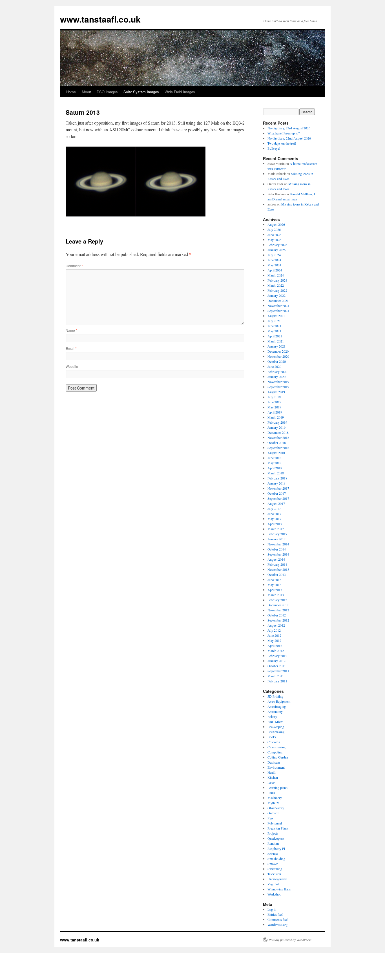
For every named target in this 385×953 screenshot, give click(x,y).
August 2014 (276, 559)
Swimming (274, 868)
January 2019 (276, 427)
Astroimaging (276, 706)
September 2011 (278, 671)
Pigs (270, 818)
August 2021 (276, 315)
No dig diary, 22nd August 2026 (289, 138)
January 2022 (276, 295)
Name (71, 330)
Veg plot (273, 884)
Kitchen (272, 777)
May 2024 (274, 265)
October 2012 (276, 615)
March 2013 (275, 594)
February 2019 (277, 422)
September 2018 (278, 447)
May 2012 (274, 640)
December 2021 (278, 300)
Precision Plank (277, 828)
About (86, 91)
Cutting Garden (277, 757)
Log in (271, 909)
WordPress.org (277, 924)
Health (271, 772)
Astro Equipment (278, 701)
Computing (274, 752)
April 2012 (274, 645)
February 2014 (277, 564)
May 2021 (274, 331)
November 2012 (278, 610)
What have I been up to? (283, 133)
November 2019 (278, 381)
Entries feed (275, 914)
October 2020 (276, 361)
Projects (272, 833)
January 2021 (276, 346)
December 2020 (278, 351)
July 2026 (274, 229)
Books (271, 737)
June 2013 (274, 579)
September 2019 (278, 386)
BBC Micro (275, 721)
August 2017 (276, 503)
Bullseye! (273, 148)
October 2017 (276, 493)
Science (272, 853)
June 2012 (274, 635)
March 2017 (275, 529)
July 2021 (274, 321)
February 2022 (277, 290)
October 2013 (276, 574)
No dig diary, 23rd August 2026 (288, 128)
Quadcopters (275, 838)
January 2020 (276, 376)
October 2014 (276, 549)
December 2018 (278, 432)
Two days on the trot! (281, 143)
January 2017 (276, 539)
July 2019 (274, 397)
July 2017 (274, 508)
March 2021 (275, 341)
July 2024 (274, 255)
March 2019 (275, 417)
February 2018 (277, 478)
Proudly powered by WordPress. (290, 939)
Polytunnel (274, 823)
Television (274, 874)
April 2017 (274, 523)
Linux (271, 792)
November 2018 (278, 437)
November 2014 (278, 544)
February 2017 (277, 534)
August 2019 (276, 392)
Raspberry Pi (276, 848)
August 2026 (276, 224)
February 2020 (277, 371)
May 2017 (274, 518)
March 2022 (275, 285)
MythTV (273, 803)
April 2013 (274, 589)
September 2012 (278, 620)
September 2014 (278, 554)
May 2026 (274, 239)
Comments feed (277, 919)
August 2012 (276, 625)
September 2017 (278, 498)
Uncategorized (277, 879)
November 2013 (278, 569)
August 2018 (276, 452)
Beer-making (275, 731)
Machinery (274, 797)
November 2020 (278, 356)
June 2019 (274, 402)
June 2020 (274, 366)
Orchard (272, 813)
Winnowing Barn (279, 889)
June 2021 (274, 326)
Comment (74, 265)
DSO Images (107, 91)
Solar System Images (141, 91)
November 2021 (278, 305)
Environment (276, 767)
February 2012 (277, 655)
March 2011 (275, 676)
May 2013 (274, 584)
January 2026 (276, 249)
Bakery (272, 716)
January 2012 (276, 660)
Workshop (274, 894)
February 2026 (277, 244)
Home (71, 91)
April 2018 (274, 468)
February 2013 (277, 600)
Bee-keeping (275, 726)
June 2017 (274, 513)
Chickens (273, 742)
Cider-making (276, 747)
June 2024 (274, 260)
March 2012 (275, 650)
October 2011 (276, 666)
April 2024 (274, 270)
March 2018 (275, 473)
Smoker (272, 863)
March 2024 (275, 275)
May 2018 (274, 463)
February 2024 (277, 280)
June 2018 (274, 458)
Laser (271, 782)
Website (72, 366)
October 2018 (276, 442)
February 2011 (277, 681)
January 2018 (276, 483)
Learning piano (277, 787)
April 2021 (274, 336)
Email (71, 348)
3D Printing (275, 696)
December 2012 (278, 605)
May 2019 (274, 407)
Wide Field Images (180, 91)
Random (273, 843)
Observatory (275, 808)
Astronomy (275, 711)
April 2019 (274, 412)
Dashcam (273, 762)
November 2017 (278, 488)
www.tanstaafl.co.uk (100, 19)
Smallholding (276, 858)
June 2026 (274, 234)
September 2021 (278, 310)
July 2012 (274, 630)
